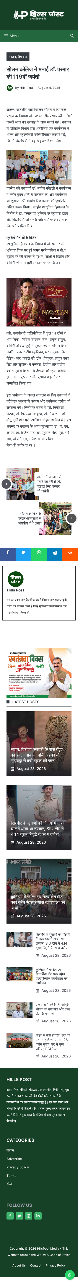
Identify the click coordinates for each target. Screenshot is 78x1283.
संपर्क (9, 1184)
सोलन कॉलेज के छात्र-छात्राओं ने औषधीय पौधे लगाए (29, 518)
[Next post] (71, 518)
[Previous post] (6, 484)
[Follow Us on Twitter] (19, 1216)
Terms (11, 1176)
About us (19, 1265)
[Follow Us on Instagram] (28, 1216)
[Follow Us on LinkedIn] (38, 1216)
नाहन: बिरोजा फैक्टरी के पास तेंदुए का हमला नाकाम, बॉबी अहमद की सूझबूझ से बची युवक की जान (37, 755)
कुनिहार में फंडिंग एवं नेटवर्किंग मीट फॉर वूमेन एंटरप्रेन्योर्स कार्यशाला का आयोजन (38, 902)
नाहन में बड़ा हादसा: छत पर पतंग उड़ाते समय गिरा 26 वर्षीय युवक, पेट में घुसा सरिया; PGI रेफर (53, 1042)
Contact (35, 1265)
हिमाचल (22, 56)
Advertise (14, 1159)
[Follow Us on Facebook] (10, 1216)
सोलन (12, 56)
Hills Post (26, 87)
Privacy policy (17, 1167)
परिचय (10, 1150)
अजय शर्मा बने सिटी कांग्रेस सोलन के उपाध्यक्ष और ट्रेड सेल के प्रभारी (53, 1009)
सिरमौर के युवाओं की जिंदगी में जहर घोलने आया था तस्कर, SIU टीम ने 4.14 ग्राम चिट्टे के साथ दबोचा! (37, 828)
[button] (72, 36)
